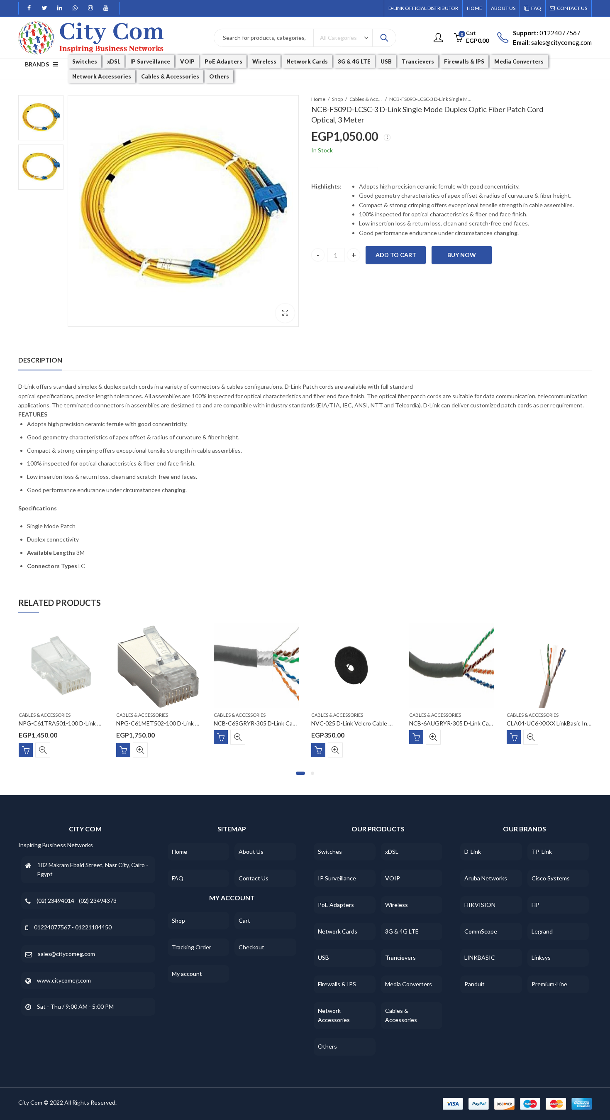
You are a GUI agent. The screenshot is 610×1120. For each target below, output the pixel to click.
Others (327, 1046)
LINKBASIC (479, 957)
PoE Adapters (336, 904)
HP (535, 904)
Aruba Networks (485, 878)
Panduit (474, 984)
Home (318, 99)
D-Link (472, 851)
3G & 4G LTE (402, 931)
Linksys (541, 957)
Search (384, 38)
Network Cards (337, 931)
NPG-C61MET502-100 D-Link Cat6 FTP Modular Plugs (187, 723)
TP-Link (542, 851)
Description (40, 360)
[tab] (40, 360)
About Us (251, 851)
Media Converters (408, 984)
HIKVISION (479, 904)
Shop (337, 99)
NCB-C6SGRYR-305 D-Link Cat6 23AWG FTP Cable (281, 723)
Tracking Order (191, 947)
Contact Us (253, 878)
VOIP (392, 878)
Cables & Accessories (366, 99)
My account (187, 973)
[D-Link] (344, 169)
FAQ (177, 878)
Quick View (42, 750)
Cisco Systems (551, 878)
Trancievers (400, 957)
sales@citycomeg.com (66, 953)
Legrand (542, 931)
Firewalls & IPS (337, 984)
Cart (244, 920)
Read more (221, 737)
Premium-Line (549, 984)
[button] (300, 773)
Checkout (251, 947)
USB (323, 957)
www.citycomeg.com (64, 980)
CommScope (480, 931)
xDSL (391, 851)
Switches (330, 851)
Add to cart (396, 254)
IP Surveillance (337, 878)
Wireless (396, 904)
